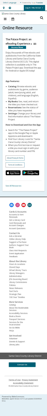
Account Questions (17, 228)
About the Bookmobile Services (18, 308)
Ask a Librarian (15, 236)
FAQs (11, 330)
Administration (15, 276)
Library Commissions (18, 282)
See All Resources (13, 185)
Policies (12, 285)
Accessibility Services (18, 313)
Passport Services (17, 319)
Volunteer (13, 338)
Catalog (12, 304)
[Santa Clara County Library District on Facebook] (11, 205)
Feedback (13, 256)
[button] (4, 8)
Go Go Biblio (14, 327)
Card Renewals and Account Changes (17, 224)
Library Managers (16, 273)
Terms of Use (15, 380)
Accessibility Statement (23, 383)
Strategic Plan (15, 294)
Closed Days (14, 267)
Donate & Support (17, 341)
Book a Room (15, 316)
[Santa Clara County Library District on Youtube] (23, 205)
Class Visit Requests (18, 250)
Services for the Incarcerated (16, 323)
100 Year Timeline (17, 297)
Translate (39, 3)
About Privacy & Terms (15, 158)
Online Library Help (17, 239)
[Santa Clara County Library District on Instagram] (17, 205)
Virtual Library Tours (18, 270)
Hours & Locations (17, 264)
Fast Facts (13, 291)
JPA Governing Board (18, 279)
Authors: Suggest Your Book (19, 246)
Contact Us (22, 364)
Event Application (16, 253)
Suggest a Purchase (17, 242)
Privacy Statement (30, 380)
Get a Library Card (17, 220)
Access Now (17, 47)
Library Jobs (14, 344)
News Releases (16, 288)
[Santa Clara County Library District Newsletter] (29, 205)
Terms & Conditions (15, 165)
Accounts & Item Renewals (16, 215)
